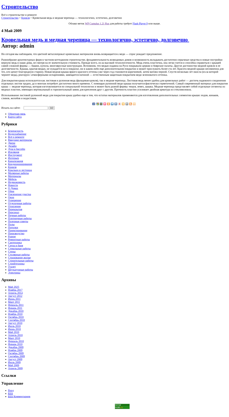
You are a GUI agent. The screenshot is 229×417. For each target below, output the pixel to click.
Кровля (25, 17)
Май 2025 (13, 286)
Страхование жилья (19, 257)
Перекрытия (15, 209)
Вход (11, 390)
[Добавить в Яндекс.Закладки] (119, 104)
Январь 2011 (15, 308)
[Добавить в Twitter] (112, 104)
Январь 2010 (15, 344)
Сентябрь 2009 (16, 356)
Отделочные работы (19, 203)
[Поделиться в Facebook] (93, 104)
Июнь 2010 (14, 329)
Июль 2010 (14, 326)
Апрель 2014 (15, 293)
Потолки (13, 227)
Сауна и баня (15, 245)
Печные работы (17, 215)
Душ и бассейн (16, 149)
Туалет (12, 266)
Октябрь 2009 (16, 353)
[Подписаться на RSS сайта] (130, 104)
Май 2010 (13, 332)
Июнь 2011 (14, 299)
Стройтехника (16, 263)
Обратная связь (16, 113)
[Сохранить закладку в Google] (97, 104)
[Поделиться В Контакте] (115, 104)
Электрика (14, 272)
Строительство (19, 7)
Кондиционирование (20, 164)
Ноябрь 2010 (15, 314)
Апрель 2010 (15, 335)
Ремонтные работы (19, 239)
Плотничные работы (20, 218)
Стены (12, 251)
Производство (16, 233)
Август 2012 (15, 296)
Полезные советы (18, 221)
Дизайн (12, 146)
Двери (11, 143)
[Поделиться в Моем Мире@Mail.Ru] (101, 104)
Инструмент (15, 155)
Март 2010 (14, 338)
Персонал (13, 212)
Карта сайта (15, 116)
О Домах (13, 188)
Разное (12, 236)
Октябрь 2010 (16, 317)
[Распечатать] (127, 104)
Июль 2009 (14, 362)
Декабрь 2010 (15, 311)
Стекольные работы (19, 248)
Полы (11, 224)
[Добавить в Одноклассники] (108, 104)
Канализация (15, 161)
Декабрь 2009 (15, 347)
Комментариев (19, 396)
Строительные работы (21, 260)
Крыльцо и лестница (20, 170)
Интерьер (13, 158)
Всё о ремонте (16, 137)
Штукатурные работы (20, 269)
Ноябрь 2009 (15, 350)
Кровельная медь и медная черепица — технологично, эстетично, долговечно (95, 40)
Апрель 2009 (15, 368)
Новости (13, 185)
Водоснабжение (17, 134)
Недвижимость (16, 182)
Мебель (12, 179)
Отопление (14, 206)
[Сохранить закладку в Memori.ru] (104, 104)
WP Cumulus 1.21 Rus (97, 23)
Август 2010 (15, 323)
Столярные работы (19, 254)
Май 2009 (13, 365)
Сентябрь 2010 (16, 320)
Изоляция (13, 152)
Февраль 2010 (16, 341)
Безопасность (15, 131)
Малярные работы (18, 173)
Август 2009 (15, 359)
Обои (11, 191)
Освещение (14, 200)
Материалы (14, 176)
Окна (11, 197)
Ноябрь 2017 (15, 289)
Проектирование (17, 230)
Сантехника (15, 242)
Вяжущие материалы (20, 140)
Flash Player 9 (140, 23)
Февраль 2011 (16, 305)
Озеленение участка (19, 194)
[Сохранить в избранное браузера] (123, 104)
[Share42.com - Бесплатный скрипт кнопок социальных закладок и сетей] (134, 104)
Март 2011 (14, 302)
